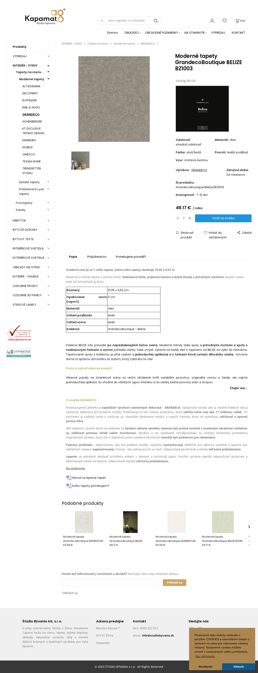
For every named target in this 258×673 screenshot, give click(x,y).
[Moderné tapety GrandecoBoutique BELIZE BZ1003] (114, 99)
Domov (112, 33)
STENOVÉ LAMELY (24, 305)
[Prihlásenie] (212, 20)
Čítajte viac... (239, 388)
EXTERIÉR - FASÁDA (25, 276)
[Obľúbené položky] (225, 20)
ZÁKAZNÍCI (131, 33)
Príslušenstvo (96, 257)
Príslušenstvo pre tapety (31, 191)
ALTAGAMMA (31, 86)
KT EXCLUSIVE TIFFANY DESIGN (33, 131)
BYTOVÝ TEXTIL (23, 239)
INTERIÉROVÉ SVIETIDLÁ (28, 248)
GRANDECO (31, 114)
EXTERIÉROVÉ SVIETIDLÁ (28, 258)
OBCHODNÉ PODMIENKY (161, 33)
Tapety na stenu (28, 72)
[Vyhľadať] (101, 21)
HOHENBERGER (32, 121)
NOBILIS (27, 147)
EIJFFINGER (29, 100)
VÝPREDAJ (218, 33)
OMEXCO (28, 154)
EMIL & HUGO (31, 107)
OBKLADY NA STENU (26, 267)
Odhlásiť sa (70, 593)
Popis (73, 257)
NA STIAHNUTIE (194, 33)
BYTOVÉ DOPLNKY (25, 230)
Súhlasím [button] (238, 666)
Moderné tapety (31, 79)
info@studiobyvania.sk (158, 635)
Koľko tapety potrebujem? (90, 486)
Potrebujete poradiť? (131, 257)
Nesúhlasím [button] (205, 666)
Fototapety (24, 203)
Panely (20, 210)
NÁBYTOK (19, 220)
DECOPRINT (30, 93)
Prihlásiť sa (174, 582)
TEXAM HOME (31, 161)
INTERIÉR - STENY (25, 65)
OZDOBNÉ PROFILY (25, 286)
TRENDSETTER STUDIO (31, 170)
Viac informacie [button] (205, 656)
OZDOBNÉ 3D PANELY (27, 295)
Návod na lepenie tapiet (89, 478)
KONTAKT (238, 33)
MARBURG (29, 140)
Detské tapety (29, 182)
